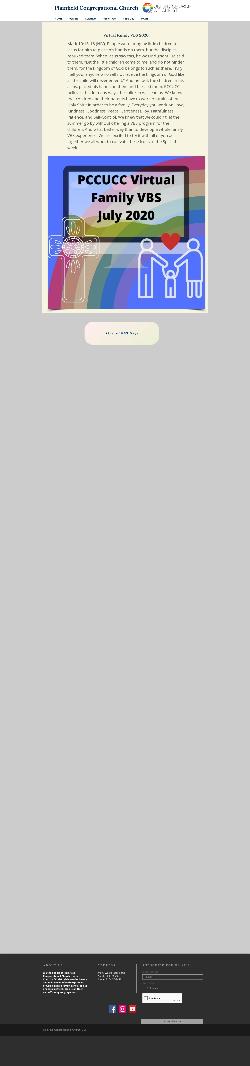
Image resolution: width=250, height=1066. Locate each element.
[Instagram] (122, 1009)
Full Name (149, 983)
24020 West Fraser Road (111, 972)
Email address (150, 971)
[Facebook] (112, 1009)
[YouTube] (132, 1009)
